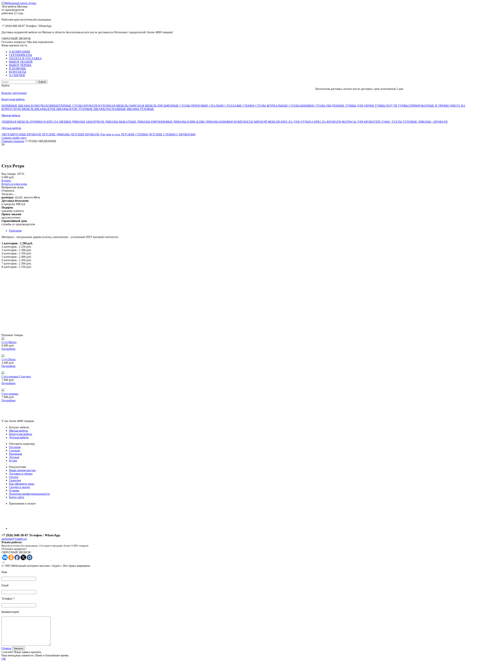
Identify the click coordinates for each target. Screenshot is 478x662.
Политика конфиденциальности (29, 493)
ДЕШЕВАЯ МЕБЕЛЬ (15, 121)
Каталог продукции (14, 93)
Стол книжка (9, 393)
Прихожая (15, 453)
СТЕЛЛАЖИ (233, 105)
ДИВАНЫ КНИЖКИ (219, 121)
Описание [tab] (15, 230)
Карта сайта (16, 497)
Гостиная (15, 447)
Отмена (6, 648)
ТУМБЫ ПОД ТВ (386, 105)
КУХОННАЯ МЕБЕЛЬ (113, 105)
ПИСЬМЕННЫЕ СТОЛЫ (174, 105)
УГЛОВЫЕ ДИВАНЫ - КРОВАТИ (425, 121)
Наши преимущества (22, 470)
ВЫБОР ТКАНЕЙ (20, 61)
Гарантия (15, 480)
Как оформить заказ (21, 483)
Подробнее (8, 348)
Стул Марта (8, 342)
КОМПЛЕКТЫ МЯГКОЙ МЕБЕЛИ (257, 121)
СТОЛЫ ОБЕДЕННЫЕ (329, 105)
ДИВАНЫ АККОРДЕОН (88, 121)
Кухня (13, 460)
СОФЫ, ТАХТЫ (392, 121)
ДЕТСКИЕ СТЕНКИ (134, 134)
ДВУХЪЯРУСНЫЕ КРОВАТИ (21, 134)
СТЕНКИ (248, 105)
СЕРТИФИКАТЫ (20, 55)
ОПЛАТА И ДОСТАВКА (25, 58)
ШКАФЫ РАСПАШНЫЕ (110, 109)
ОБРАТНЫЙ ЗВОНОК (16, 38)
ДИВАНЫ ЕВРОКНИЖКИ (155, 121)
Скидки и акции (19, 487)
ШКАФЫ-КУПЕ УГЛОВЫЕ (75, 109)
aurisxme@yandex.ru (14, 538)
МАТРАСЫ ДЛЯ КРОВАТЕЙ (361, 121)
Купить (6, 180)
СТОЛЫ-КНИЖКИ (301, 105)
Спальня (14, 450)
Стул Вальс (8, 359)
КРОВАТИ (90, 105)
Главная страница (12, 141)
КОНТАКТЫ (17, 71)
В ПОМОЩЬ (17, 68)
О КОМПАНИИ (19, 51)
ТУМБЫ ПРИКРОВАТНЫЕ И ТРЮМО (424, 105)
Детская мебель (11, 128)
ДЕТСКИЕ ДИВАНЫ (56, 134)
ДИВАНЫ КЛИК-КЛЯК (189, 121)
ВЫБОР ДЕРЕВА (20, 65)
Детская (14, 457)
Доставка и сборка (20, 473)
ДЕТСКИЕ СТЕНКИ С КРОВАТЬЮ (171, 134)
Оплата (13, 477)
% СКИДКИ (17, 75)
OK (3, 658)
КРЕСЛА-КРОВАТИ (328, 121)
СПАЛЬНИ (216, 105)
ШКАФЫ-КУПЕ (45, 109)
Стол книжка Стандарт (16, 376)
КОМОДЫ (38, 105)
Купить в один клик (14, 183)
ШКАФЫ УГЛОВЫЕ (140, 109)
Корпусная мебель (13, 99)
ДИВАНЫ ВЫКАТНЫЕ (121, 121)
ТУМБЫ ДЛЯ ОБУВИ (360, 105)
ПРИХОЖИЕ (200, 105)
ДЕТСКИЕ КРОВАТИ (85, 134)
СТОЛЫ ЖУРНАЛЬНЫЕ (272, 105)
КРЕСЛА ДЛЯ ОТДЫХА (297, 121)
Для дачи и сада (110, 134)
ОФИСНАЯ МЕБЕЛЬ (143, 105)
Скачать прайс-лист (14, 137)
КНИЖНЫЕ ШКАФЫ (16, 105)
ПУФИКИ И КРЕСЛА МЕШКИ (51, 121)
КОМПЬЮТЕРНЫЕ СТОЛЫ (64, 105)
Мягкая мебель (10, 115)
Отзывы (14, 490)
